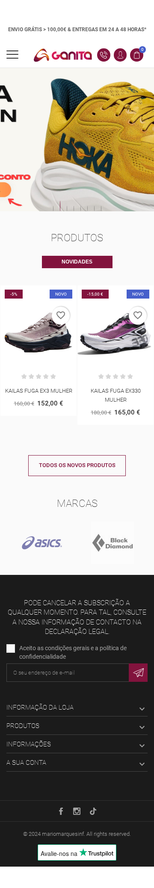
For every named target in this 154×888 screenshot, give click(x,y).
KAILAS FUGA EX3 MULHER (38, 391)
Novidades (77, 262)
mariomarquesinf (63, 834)
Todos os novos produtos (77, 465)
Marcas (77, 503)
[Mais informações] (47, 293)
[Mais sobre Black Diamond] (112, 542)
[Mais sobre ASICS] (42, 542)
